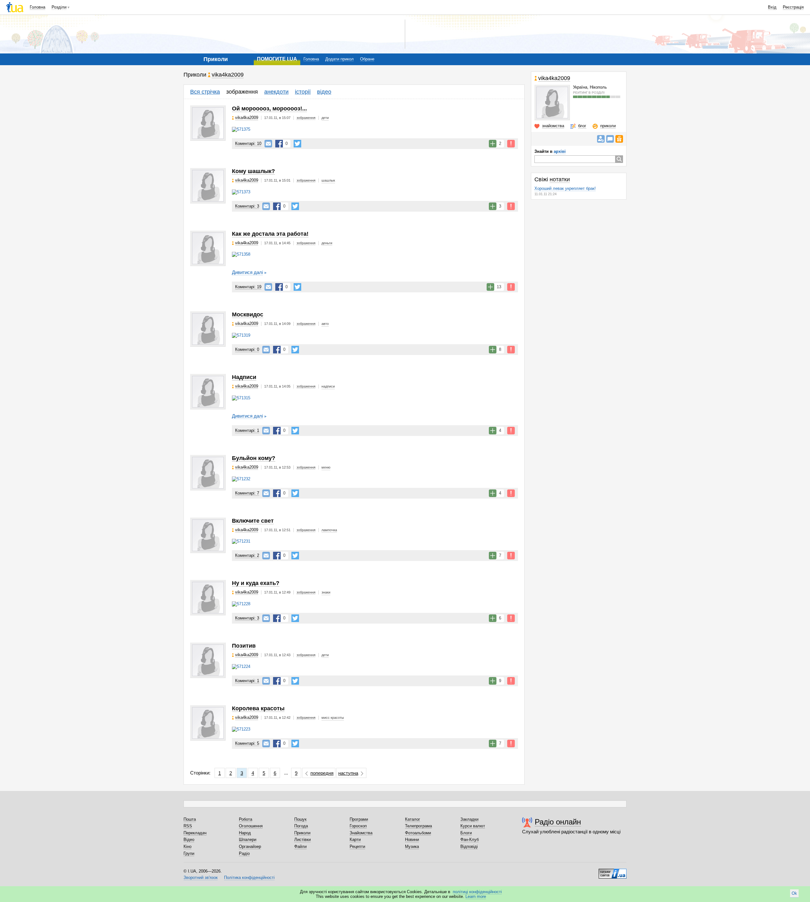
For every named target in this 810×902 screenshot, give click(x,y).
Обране (367, 59)
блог (582, 125)
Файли (300, 846)
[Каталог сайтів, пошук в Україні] (612, 871)
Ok (794, 893)
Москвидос (247, 314)
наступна (348, 773)
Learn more (475, 896)
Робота (245, 819)
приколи (608, 125)
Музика (412, 846)
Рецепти (357, 846)
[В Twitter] (297, 143)
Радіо (244, 853)
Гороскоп (358, 826)
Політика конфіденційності (249, 877)
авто (325, 324)
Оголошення (251, 826)
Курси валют (472, 826)
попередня (321, 773)
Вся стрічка (205, 92)
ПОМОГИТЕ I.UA (277, 59)
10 (248, 143)
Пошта (190, 819)
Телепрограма (418, 826)
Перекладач (195, 832)
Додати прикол (339, 59)
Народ (245, 832)
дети (325, 118)
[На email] (268, 143)
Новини (412, 839)
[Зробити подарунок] (619, 139)
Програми (359, 819)
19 (248, 286)
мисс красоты (332, 717)
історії (303, 92)
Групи (189, 853)
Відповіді (469, 846)
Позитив (244, 646)
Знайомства (361, 832)
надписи (328, 386)
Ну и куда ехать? (255, 583)
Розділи (59, 7)
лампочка (329, 530)
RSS (188, 826)
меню (325, 467)
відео (324, 92)
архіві (560, 151)
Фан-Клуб (469, 839)
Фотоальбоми (418, 832)
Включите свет (253, 521)
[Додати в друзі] (601, 139)
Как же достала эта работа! (270, 234)
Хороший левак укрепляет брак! (565, 188)
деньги (326, 243)
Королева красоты (258, 708)
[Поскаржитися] (511, 143)
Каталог (412, 819)
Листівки (302, 839)
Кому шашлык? (253, 171)
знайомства (553, 125)
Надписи (244, 377)
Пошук (300, 819)
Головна (37, 7)
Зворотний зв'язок (201, 877)
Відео (189, 839)
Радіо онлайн (558, 822)
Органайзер (250, 846)
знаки (325, 592)
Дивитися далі (247, 272)
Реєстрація (793, 7)
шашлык (328, 180)
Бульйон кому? (253, 458)
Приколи (302, 832)
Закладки (469, 819)
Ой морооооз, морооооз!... (269, 108)
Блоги (466, 832)
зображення (242, 92)
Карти (355, 839)
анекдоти (276, 92)
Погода (301, 826)
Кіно (187, 846)
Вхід (772, 7)
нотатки (560, 179)
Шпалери (247, 839)
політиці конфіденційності (477, 891)
